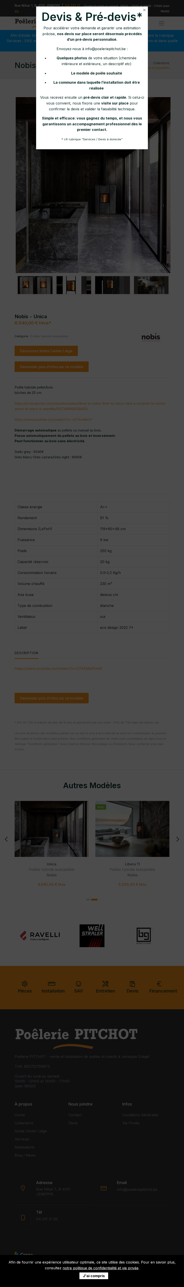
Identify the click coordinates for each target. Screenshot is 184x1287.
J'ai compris (94, 1276)
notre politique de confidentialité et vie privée (100, 1268)
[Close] (144, 10)
